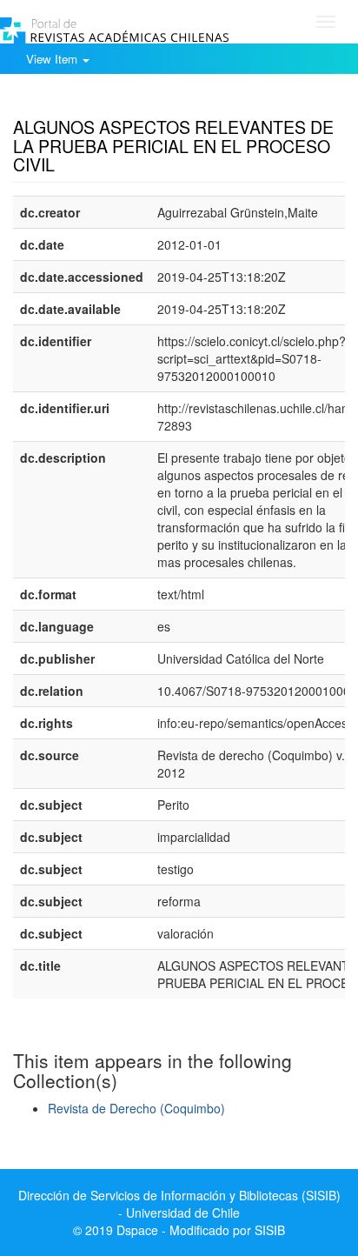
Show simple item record (81, 100)
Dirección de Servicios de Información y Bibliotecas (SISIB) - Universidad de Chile (179, 1203)
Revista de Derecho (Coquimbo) (136, 1108)
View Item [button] (53, 58)
